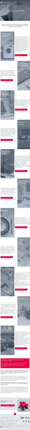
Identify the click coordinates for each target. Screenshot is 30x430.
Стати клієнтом (5, 405)
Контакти (3, 422)
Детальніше (18, 109)
